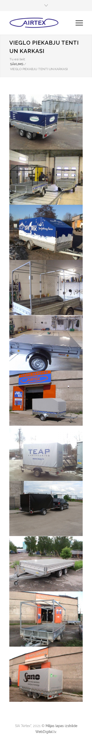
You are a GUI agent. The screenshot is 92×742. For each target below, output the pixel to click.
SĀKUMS (16, 64)
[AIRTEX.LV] (42, 22)
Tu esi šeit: (17, 59)
